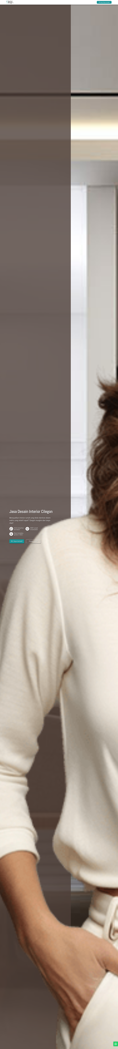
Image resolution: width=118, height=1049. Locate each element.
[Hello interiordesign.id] (115, 1044)
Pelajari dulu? (33, 541)
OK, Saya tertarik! (17, 541)
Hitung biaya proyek (104, 2)
